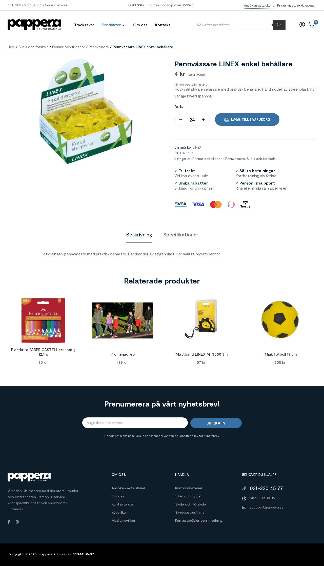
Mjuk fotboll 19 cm (281, 354)
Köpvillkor (119, 512)
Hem (11, 47)
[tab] (139, 234)
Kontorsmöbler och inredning (199, 520)
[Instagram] (17, 521)
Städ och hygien (188, 496)
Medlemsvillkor (123, 520)
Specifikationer (180, 234)
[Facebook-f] (8, 521)
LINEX (197, 147)
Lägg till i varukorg (250, 119)
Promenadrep (122, 354)
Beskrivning (139, 234)
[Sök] (279, 25)
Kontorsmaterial (188, 488)
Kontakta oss (123, 504)
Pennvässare (99, 47)
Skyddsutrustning (190, 512)
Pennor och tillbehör (68, 47)
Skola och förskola (33, 47)
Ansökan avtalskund (128, 488)
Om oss (118, 496)
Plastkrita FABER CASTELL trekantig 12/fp (43, 351)
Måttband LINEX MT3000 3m (202, 354)
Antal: (180, 106)
